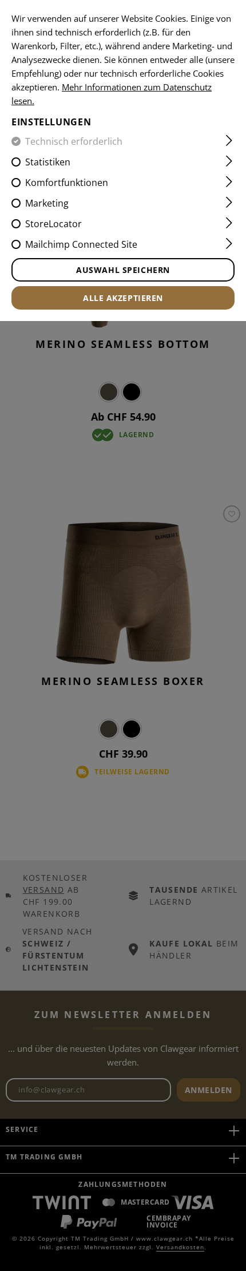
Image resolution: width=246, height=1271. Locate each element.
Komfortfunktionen (66, 182)
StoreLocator (53, 223)
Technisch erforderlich (73, 141)
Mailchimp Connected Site (81, 244)
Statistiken (47, 162)
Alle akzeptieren (123, 297)
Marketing (47, 203)
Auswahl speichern (123, 269)
